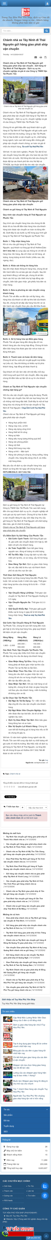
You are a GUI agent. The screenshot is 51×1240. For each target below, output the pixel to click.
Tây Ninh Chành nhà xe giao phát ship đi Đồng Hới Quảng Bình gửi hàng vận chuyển (24, 971)
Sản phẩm (8, 1115)
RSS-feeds (8, 1200)
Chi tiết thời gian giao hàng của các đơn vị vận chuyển (30, 1058)
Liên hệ (31, 1191)
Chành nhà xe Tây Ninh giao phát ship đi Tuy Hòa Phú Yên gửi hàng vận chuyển (24, 981)
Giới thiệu (8, 1186)
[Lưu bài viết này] (45, 57)
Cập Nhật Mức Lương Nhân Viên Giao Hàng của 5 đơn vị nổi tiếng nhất (29, 1019)
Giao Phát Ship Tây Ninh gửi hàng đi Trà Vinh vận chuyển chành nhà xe (24, 860)
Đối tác (7, 1120)
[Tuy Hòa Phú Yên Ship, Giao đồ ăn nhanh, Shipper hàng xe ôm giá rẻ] (25, 11)
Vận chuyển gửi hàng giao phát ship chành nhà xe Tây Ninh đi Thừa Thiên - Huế (25, 845)
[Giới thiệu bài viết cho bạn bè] (36, 57)
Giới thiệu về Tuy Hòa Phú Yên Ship (18, 999)
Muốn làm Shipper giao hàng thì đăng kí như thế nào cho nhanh (30, 1082)
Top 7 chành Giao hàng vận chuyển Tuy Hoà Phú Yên (30, 1090)
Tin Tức (31, 1186)
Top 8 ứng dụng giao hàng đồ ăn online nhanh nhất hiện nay (30, 1045)
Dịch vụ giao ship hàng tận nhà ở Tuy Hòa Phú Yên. (29, 1026)
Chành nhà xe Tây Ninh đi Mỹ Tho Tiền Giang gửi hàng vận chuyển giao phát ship (24, 852)
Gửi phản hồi (35, 1238)
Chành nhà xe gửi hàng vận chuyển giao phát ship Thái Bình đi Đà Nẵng (24, 907)
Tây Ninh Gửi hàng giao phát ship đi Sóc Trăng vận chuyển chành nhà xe (25, 934)
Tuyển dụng (9, 1126)
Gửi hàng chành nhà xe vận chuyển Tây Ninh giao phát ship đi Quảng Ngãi (24, 956)
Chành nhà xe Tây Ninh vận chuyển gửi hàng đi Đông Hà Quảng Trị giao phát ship (25, 941)
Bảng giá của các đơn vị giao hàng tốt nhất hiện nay (29, 1052)
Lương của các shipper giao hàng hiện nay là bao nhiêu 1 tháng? (29, 1074)
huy (46, 760)
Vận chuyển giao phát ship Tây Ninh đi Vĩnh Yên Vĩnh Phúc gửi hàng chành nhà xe (23, 882)
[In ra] (41, 57)
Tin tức (7, 1109)
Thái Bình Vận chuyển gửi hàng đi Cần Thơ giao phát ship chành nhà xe (23, 900)
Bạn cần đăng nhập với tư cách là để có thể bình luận (23, 816)
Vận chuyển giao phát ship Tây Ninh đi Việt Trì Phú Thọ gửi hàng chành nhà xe (24, 988)
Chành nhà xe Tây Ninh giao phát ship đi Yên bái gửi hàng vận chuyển (24, 892)
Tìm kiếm (31, 1195)
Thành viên (8, 1191)
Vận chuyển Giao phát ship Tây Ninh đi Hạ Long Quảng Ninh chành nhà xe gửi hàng (25, 949)
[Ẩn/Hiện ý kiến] (22, 807)
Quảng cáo (8, 1195)
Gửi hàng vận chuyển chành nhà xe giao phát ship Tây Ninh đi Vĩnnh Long (24, 875)
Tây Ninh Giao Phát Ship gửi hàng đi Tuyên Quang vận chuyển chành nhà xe (23, 867)
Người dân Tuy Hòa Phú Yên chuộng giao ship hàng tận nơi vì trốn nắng (29, 1097)
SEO (6, 1131)
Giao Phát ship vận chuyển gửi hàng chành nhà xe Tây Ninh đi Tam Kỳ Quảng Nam (25, 963)
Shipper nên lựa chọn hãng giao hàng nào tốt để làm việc (29, 1066)
